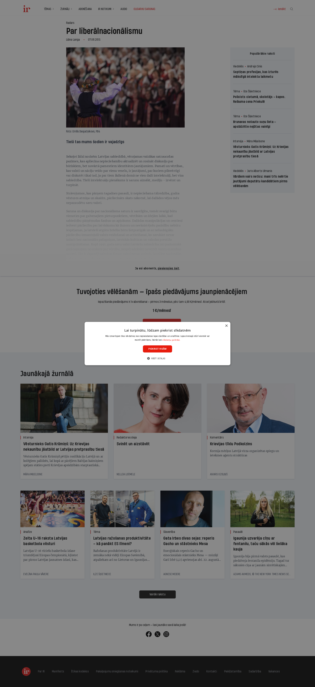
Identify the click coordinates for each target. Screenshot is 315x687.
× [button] (226, 325)
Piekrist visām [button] (157, 348)
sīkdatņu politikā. (171, 339)
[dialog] (157, 343)
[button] (157, 358)
